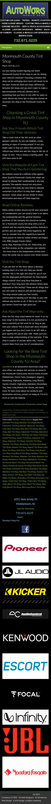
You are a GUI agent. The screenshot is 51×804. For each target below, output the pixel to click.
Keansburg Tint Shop (27, 444)
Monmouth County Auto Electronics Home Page (25, 404)
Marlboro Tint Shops (10, 456)
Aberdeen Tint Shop (10, 422)
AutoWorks (7, 366)
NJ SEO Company (20, 410)
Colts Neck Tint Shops (29, 429)
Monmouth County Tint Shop (19, 465)
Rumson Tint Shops (15, 475)
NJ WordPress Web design (22, 412)
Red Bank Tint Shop (10, 472)
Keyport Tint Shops (34, 447)
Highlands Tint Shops (16, 441)
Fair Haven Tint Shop (20, 435)
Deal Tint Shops (13, 432)
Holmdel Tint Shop (33, 441)
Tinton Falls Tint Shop (17, 481)
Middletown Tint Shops (36, 459)
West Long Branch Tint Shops (33, 487)
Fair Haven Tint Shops (38, 435)
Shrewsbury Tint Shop (26, 478)
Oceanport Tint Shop (20, 468)
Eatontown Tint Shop (29, 432)
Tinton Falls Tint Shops (36, 481)
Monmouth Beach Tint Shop (13, 462)
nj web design (40, 412)
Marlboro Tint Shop (39, 453)
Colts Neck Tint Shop (10, 429)
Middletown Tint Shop (17, 459)
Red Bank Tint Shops (27, 472)
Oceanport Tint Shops (38, 468)
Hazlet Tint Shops (24, 438)
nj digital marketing (33, 801)
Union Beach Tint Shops (31, 484)
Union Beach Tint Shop (11, 484)
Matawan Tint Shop (28, 456)
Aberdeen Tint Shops (27, 422)
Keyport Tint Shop (19, 447)
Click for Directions (25, 508)
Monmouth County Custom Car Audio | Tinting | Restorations (25, 10)
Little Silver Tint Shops (25, 450)
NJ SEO (32, 410)
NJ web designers (26, 798)
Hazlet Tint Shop (9, 438)
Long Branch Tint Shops (20, 453)
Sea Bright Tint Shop (32, 475)
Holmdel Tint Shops (10, 444)
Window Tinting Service (22, 419)
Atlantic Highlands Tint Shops (32, 425)
